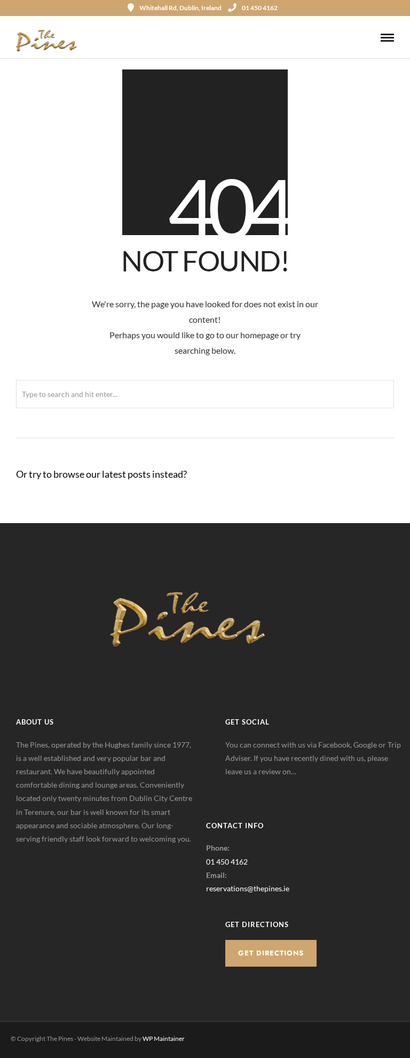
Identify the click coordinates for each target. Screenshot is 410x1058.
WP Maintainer (164, 1038)
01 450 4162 (260, 8)
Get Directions (271, 953)
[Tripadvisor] (284, 788)
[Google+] (260, 788)
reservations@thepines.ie (247, 888)
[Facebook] (237, 788)
